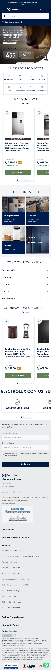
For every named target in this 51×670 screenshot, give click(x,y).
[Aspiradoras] (31, 89)
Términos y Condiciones (25, 453)
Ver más (26, 103)
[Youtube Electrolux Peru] (9, 635)
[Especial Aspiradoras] (25, 45)
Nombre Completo (9, 433)
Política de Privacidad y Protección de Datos (20, 556)
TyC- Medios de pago (11, 591)
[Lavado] (31, 78)
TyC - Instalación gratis (11, 602)
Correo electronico (10, 443)
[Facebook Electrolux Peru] (3, 635)
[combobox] (25, 16)
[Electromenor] (42, 89)
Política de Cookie (9, 562)
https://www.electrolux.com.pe (34, 654)
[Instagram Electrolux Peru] (6, 635)
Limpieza (6, 277)
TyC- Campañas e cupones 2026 (15, 585)
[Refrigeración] (9, 78)
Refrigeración (8, 270)
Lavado (6, 284)
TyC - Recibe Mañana (11, 608)
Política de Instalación (11, 568)
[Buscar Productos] (6, 16)
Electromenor (8, 298)
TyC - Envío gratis (9, 596)
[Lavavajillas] (42, 78)
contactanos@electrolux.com (14, 492)
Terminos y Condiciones (11, 551)
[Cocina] (20, 78)
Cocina (5, 291)
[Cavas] (9, 89)
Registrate (25, 464)
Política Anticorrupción (11, 573)
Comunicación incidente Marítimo (15, 579)
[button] (22, 3)
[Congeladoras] (20, 89)
